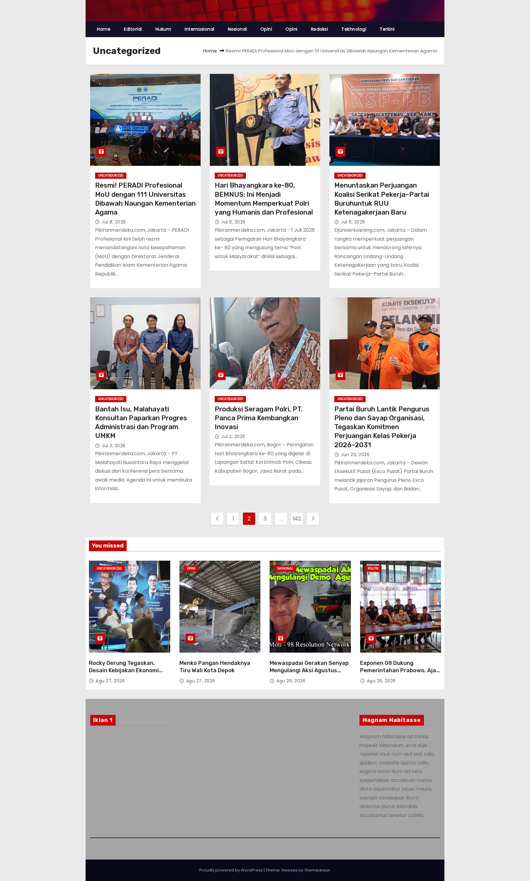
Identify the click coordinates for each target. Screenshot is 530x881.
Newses (290, 870)
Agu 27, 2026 (110, 681)
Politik (373, 568)
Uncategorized (110, 175)
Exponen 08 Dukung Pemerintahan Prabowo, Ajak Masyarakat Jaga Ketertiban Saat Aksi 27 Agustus (399, 674)
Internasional (199, 29)
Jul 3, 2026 (114, 446)
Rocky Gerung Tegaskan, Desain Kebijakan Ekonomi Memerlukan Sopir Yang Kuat (127, 670)
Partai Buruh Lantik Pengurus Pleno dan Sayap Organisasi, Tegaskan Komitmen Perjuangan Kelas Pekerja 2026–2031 (381, 427)
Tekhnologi (353, 29)
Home (103, 29)
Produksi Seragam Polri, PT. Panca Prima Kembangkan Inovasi (259, 418)
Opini (266, 29)
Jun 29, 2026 (355, 455)
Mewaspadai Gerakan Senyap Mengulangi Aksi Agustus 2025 (309, 670)
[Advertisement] (130, 780)
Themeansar (317, 870)
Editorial (133, 29)
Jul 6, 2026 (233, 222)
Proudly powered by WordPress (231, 870)
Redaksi (319, 29)
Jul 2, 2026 (233, 436)
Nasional (237, 29)
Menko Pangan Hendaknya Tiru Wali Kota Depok (214, 667)
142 (297, 518)
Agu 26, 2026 (290, 681)
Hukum (163, 29)
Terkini (387, 29)
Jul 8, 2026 (114, 222)
